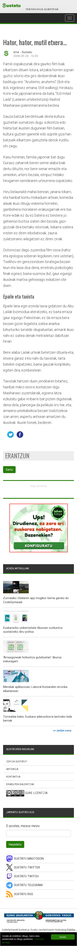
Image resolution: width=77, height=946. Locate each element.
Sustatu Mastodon (29, 858)
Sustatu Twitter (27, 867)
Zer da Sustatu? (16, 761)
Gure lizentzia (36, 793)
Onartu (63, 936)
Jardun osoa (63, 730)
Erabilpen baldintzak (20, 784)
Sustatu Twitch (26, 876)
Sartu (9, 469)
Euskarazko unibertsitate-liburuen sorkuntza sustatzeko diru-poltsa (32, 630)
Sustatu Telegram (28, 885)
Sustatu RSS (23, 894)
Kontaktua (13, 776)
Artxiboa (12, 769)
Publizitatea (38, 486)
